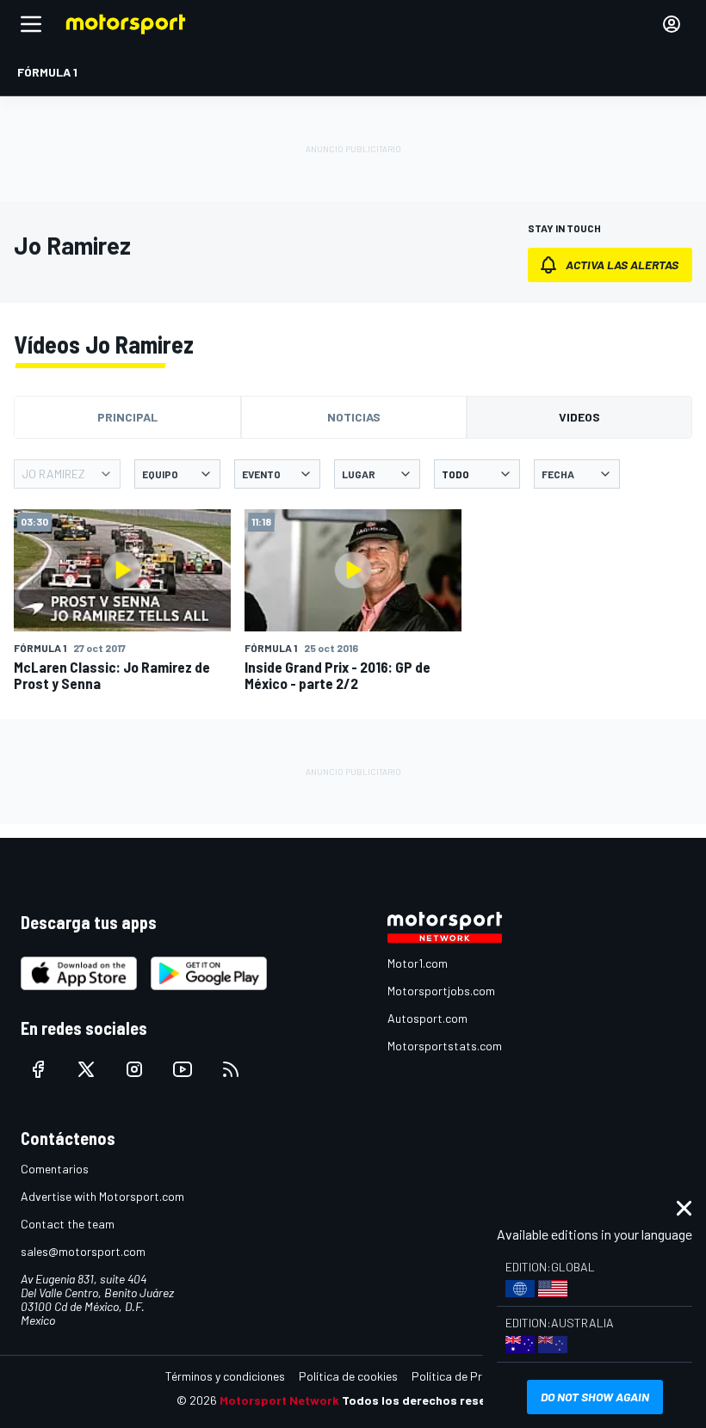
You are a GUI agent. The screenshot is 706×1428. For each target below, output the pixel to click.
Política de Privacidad (469, 1376)
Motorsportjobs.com (441, 990)
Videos (579, 416)
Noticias (354, 416)
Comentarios (55, 1168)
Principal (127, 416)
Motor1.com (417, 963)
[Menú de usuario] (671, 24)
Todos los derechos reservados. (436, 1400)
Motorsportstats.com (444, 1045)
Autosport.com (427, 1018)
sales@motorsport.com (83, 1251)
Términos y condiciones (225, 1376)
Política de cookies (348, 1376)
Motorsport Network (279, 1400)
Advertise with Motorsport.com (102, 1196)
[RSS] (231, 1069)
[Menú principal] (31, 24)
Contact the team (68, 1223)
